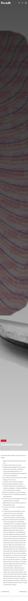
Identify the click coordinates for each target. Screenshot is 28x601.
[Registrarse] (23, 2)
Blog (3, 440)
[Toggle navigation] (26, 3)
